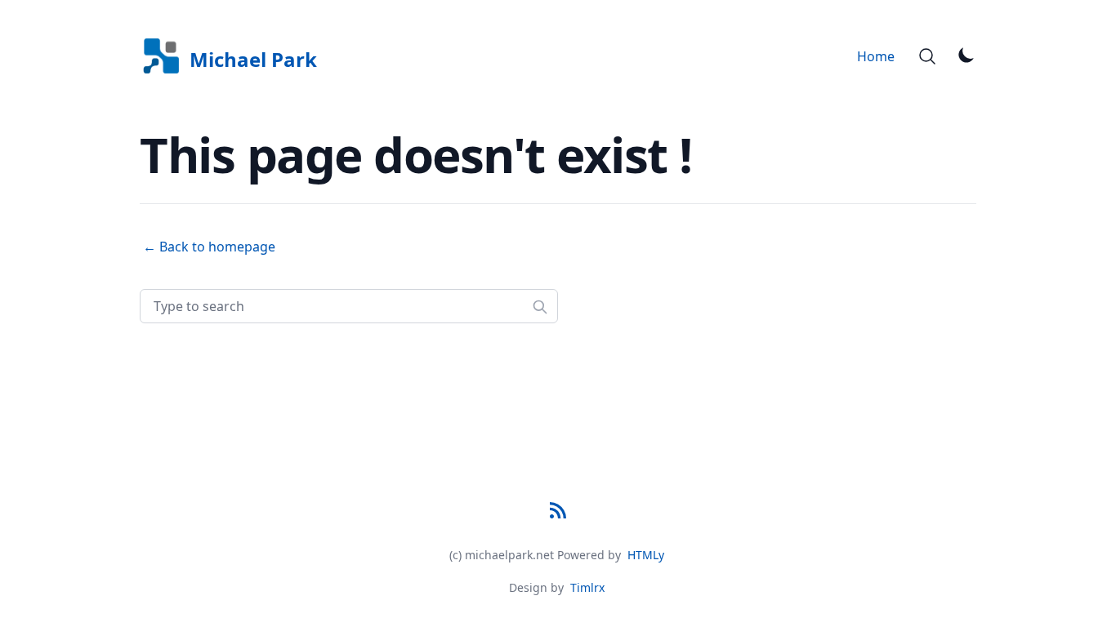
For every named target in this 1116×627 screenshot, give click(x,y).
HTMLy (645, 555)
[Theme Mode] (966, 54)
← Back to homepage (209, 247)
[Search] (927, 56)
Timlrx (587, 587)
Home (876, 56)
